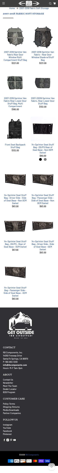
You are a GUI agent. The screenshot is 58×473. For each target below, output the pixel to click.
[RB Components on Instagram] (7, 440)
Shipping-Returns (11, 407)
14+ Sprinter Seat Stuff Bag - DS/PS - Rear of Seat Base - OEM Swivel (15, 244)
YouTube (7, 428)
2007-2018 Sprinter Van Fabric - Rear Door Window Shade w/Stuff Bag (43, 56)
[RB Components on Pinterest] (11, 440)
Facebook (7, 431)
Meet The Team (10, 386)
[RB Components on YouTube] (14, 440)
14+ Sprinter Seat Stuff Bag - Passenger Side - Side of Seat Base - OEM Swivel (15, 291)
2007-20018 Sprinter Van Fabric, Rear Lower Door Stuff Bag (43, 101)
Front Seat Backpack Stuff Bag (15, 146)
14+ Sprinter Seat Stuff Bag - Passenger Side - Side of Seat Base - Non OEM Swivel (42, 199)
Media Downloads (11, 410)
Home (12, 8)
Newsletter (8, 383)
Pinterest (7, 434)
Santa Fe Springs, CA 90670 (15, 358)
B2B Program (9, 392)
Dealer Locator (10, 389)
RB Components (32, 455)
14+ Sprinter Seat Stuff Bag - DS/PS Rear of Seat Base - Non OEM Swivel (43, 148)
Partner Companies (12, 413)
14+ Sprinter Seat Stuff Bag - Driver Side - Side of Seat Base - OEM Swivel (43, 245)
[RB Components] (29, 3)
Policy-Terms (9, 404)
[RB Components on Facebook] (4, 440)
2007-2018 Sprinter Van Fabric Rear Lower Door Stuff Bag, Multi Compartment (15, 102)
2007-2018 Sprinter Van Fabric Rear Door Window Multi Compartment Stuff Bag (15, 56)
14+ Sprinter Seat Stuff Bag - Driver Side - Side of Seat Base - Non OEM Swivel (15, 199)
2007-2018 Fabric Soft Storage (34, 8)
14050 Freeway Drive (12, 355)
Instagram (7, 424)
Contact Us (8, 379)
